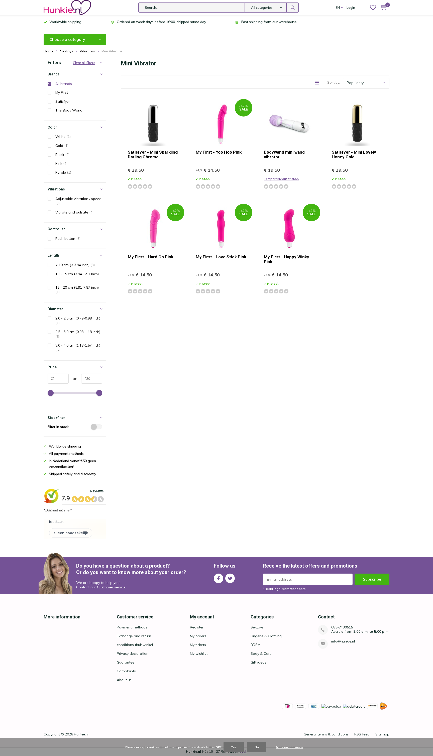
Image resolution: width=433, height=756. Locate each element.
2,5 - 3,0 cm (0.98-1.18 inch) (77, 334)
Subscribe (372, 579)
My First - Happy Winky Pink (286, 259)
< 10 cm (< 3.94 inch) (75, 265)
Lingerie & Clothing (266, 636)
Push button (67, 238)
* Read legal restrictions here (284, 589)
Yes (233, 747)
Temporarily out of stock (281, 179)
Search (293, 8)
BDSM (255, 644)
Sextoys (257, 627)
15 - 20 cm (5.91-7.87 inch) (77, 289)
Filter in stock (58, 426)
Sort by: (333, 82)
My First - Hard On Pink (150, 256)
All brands (63, 83)
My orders (198, 636)
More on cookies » (289, 747)
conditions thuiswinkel (135, 644)
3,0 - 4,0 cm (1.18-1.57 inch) (77, 347)
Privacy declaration (132, 653)
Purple (63, 172)
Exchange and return (134, 636)
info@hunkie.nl (343, 641)
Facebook (218, 578)
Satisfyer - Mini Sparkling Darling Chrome (153, 154)
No (257, 747)
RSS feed (362, 734)
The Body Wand (68, 110)
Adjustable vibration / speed (78, 201)
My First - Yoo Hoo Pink (219, 152)
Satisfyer (62, 101)
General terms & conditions (326, 734)
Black (62, 154)
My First (61, 92)
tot (73, 378)
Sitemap (382, 734)
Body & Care (261, 653)
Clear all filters (84, 63)
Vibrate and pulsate (74, 212)
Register (196, 627)
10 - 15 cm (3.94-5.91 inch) (77, 276)
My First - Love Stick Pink (221, 256)
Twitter (230, 578)
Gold (61, 145)
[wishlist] (373, 7)
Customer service (111, 587)
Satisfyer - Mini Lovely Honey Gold (354, 154)
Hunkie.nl (81, 734)
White (63, 136)
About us (124, 680)
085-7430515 (342, 627)
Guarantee (125, 662)
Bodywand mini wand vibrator (284, 154)
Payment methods (132, 627)
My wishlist (198, 653)
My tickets (198, 644)
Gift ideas (258, 662)
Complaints (126, 671)
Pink (61, 163)
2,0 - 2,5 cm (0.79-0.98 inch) (77, 320)
